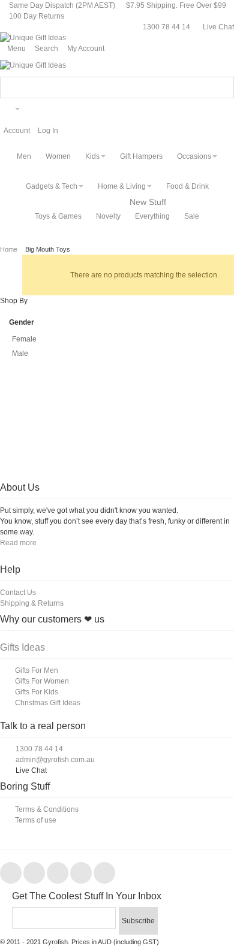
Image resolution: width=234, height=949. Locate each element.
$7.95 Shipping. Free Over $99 (176, 5)
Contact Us (18, 592)
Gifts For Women (42, 681)
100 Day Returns (36, 16)
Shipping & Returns (32, 603)
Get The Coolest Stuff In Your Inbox (86, 896)
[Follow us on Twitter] (35, 873)
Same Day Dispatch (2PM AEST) (61, 5)
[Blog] (104, 873)
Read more (18, 543)
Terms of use (35, 820)
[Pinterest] (58, 873)
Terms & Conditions (47, 809)
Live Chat (217, 27)
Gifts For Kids (36, 692)
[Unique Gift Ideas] (33, 38)
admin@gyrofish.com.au (55, 759)
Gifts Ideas (22, 647)
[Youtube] (82, 873)
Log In (48, 130)
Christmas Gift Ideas (47, 703)
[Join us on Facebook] (11, 873)
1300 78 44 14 (166, 27)
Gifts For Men (36, 670)
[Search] (223, 87)
